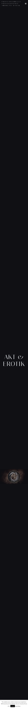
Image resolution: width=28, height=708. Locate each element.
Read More (17, 706)
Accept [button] (12, 706)
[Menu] (25, 3)
